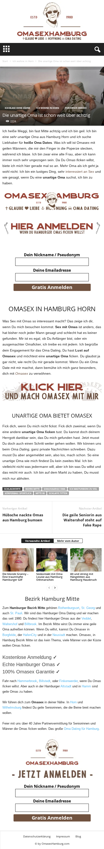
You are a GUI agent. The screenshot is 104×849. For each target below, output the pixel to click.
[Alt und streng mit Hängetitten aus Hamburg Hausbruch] (86, 560)
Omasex (21, 373)
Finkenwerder (68, 681)
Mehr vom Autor (68, 541)
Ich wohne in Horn (23, 61)
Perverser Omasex (76, 108)
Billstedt (44, 681)
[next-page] (54, 587)
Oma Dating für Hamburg (81, 729)
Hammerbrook (27, 681)
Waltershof (9, 624)
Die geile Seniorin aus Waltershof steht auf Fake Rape (82, 519)
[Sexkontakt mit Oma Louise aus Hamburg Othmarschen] (52, 560)
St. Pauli (16, 613)
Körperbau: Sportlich (18, 493)
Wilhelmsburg (11, 707)
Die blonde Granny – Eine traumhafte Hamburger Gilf (15, 576)
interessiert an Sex (80, 171)
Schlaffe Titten (58, 493)
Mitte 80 (40, 493)
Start (5, 61)
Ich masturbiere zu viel (83, 488)
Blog (78, 836)
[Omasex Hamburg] (52, 21)
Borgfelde (9, 635)
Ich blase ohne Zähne (17, 108)
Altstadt (65, 686)
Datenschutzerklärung (37, 836)
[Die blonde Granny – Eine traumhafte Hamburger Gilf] (18, 560)
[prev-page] (49, 587)
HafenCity (30, 635)
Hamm (86, 686)
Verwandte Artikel (37, 541)
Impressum (63, 836)
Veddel (86, 618)
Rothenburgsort (68, 608)
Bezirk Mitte (32, 488)
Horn (73, 702)
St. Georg (88, 608)
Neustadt (58, 635)
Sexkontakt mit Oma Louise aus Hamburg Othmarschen (49, 576)
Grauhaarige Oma (54, 488)
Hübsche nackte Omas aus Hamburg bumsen (22, 517)
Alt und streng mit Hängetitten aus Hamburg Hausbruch (83, 576)
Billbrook (30, 624)
